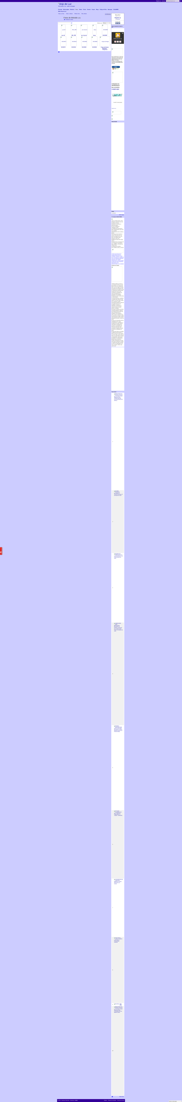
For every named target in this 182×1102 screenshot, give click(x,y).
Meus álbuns (84, 13)
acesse (118, 19)
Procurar (180, 1)
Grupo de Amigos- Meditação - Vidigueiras (105, 48)
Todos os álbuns (69, 13)
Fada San (67, 1100)
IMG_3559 (74, 35)
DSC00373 (63, 47)
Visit (114, 108)
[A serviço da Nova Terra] (117, 77)
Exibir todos (121, 1096)
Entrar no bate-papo (173, 1101)
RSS (59, 52)
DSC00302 (84, 47)
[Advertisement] (116, 144)
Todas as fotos (61, 13)
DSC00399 (105, 35)
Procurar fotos (71, 23)
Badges (105, 1100)
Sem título (121, 1004)
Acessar (163, 0)
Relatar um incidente (112, 1100)
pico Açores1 (84, 35)
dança (94, 35)
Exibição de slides (69, 19)
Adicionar (108, 14)
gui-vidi (63, 35)
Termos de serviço (120, 1100)
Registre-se (158, 0)
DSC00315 (74, 47)
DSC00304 (94, 47)
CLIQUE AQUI (115, 89)
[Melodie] (60, 20)
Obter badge (121, 214)
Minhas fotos (77, 13)
